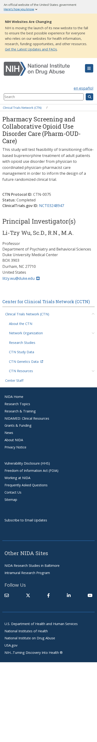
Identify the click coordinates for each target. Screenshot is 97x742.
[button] (89, 68)
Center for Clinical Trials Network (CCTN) (46, 301)
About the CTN (20, 323)
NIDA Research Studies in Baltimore (32, 565)
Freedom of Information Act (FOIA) (31, 470)
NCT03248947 (51, 205)
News (8, 432)
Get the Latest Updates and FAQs (31, 49)
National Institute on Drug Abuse (29, 638)
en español (83, 88)
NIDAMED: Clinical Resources (26, 418)
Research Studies (22, 342)
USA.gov (10, 645)
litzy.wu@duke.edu (18, 278)
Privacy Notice (15, 447)
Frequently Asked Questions (26, 485)
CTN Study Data (21, 352)
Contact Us (12, 492)
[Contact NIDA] (6, 595)
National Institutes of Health (26, 631)
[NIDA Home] (41, 69)
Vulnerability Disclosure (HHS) (27, 463)
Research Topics (17, 404)
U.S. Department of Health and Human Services (41, 624)
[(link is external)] (28, 595)
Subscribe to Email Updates (25, 520)
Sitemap (10, 499)
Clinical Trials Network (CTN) (22, 107)
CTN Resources (21, 371)
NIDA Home (13, 396)
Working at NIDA (17, 478)
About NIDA (13, 440)
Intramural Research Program (27, 573)
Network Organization (26, 333)
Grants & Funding (18, 425)
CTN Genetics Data (24, 361)
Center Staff (14, 380)
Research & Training (20, 411)
